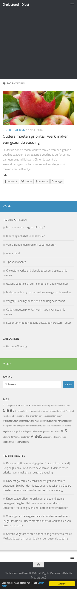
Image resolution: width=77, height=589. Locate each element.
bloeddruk (25, 405)
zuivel (26, 442)
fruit (5, 416)
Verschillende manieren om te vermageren (31, 244)
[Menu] (72, 4)
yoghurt (20, 442)
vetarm (57, 431)
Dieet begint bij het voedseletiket (25, 236)
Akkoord (62, 583)
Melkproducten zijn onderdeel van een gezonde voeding (38, 292)
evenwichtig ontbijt (57, 411)
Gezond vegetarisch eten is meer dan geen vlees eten (37, 283)
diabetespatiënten (50, 405)
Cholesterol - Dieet (15, 4)
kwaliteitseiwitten (10, 421)
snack (61, 426)
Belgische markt (14, 405)
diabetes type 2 (64, 405)
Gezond (10, 416)
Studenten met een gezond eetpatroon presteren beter (38, 322)
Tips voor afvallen (16, 262)
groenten (34, 416)
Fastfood (70, 411)
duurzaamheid (21, 411)
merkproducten (9, 426)
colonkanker (36, 405)
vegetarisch (8, 431)
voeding (46, 437)
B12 (4, 405)
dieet (8, 410)
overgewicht (35, 426)
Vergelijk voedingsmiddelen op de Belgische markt (35, 301)
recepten (55, 426)
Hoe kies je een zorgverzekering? (25, 227)
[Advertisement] (38, 40)
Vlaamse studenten (21, 437)
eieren (41, 411)
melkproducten (46, 421)
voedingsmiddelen (58, 437)
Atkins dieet (13, 253)
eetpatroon (33, 411)
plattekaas (45, 426)
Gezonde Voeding (14, 130)
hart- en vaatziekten (47, 416)
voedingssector (9, 442)
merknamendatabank (62, 421)
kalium (59, 416)
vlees (36, 436)
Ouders (26, 426)
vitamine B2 (8, 437)
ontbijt (20, 426)
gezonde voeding (21, 416)
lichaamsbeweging (26, 421)
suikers (68, 426)
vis (64, 430)
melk (37, 421)
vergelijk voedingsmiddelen (25, 431)
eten (46, 411)
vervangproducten (45, 431)
